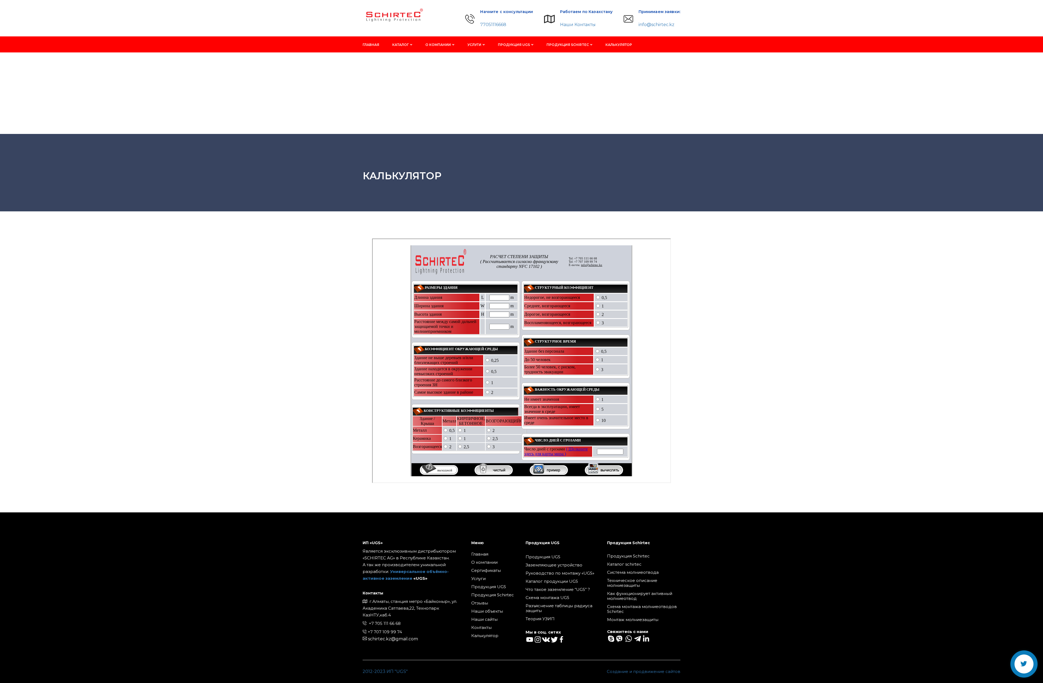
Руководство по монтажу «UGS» (560, 573)
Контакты (481, 627)
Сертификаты (486, 570)
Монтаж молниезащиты (632, 619)
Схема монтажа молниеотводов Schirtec (642, 609)
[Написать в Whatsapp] (628, 638)
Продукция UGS (514, 45)
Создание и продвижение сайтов (643, 671)
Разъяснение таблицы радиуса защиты (559, 608)
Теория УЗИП (540, 618)
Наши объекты (487, 611)
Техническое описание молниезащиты (632, 583)
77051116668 (493, 24)
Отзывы (479, 603)
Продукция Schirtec (567, 45)
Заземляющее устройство (554, 565)
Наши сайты (484, 619)
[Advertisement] (521, 93)
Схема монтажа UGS (547, 597)
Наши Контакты (578, 24)
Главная (371, 45)
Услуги (474, 45)
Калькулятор (618, 45)
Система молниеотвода (633, 572)
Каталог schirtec (624, 564)
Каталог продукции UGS (552, 581)
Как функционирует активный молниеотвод (639, 596)
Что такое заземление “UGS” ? (558, 589)
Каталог (400, 45)
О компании (438, 45)
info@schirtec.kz (656, 24)
